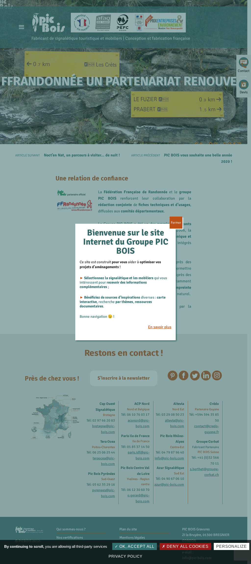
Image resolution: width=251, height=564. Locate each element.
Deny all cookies (186, 546)
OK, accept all (136, 546)
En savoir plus (159, 327)
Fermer (176, 222)
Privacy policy (125, 556)
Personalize (231, 546)
